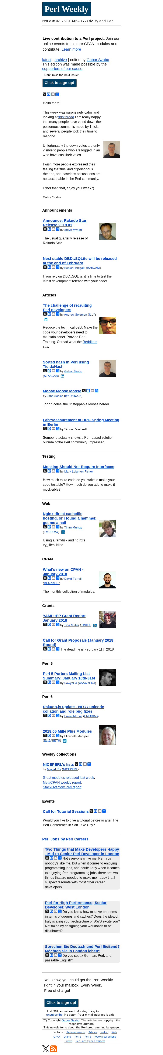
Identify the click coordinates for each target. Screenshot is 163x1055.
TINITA (85, 625)
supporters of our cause (62, 69)
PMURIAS (91, 716)
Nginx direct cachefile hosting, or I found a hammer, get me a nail (69, 518)
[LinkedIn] (45, 319)
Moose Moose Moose (62, 391)
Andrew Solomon (75, 314)
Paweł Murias (73, 716)
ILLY (92, 314)
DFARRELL (51, 583)
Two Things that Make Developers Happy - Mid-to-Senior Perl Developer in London (82, 851)
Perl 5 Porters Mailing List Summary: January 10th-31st (69, 676)
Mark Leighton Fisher (78, 471)
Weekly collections (105, 1036)
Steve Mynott (73, 229)
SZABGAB (51, 375)
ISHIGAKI (93, 267)
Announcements (75, 1032)
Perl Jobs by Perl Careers (65, 839)
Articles (93, 1032)
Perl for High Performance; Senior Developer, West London (76, 905)
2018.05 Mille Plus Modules (67, 731)
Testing (104, 1032)
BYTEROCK (73, 395)
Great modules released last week (68, 777)
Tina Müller (71, 625)
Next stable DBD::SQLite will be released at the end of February (80, 260)
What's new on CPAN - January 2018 (63, 571)
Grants (67, 1036)
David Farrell (73, 578)
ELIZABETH (52, 740)
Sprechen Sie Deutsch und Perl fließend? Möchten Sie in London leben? (82, 948)
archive (61, 60)
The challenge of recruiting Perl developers (67, 307)
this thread (66, 117)
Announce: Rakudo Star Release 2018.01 (64, 222)
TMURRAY (51, 532)
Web (114, 1032)
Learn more (71, 49)
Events (68, 1041)
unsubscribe (54, 1014)
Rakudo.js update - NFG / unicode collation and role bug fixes (73, 709)
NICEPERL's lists (58, 764)
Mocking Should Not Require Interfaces (78, 467)
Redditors (90, 342)
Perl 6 (87, 1036)
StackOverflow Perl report (62, 787)
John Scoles (55, 395)
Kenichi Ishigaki (74, 267)
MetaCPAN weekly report (62, 782)
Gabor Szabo (98, 60)
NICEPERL (70, 769)
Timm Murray (73, 527)
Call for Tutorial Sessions (66, 811)
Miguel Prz (54, 769)
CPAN (56, 1036)
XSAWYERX (87, 683)
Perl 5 (77, 1036)
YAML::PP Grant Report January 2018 (64, 618)
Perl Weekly (67, 9)
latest (46, 60)
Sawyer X (70, 683)
